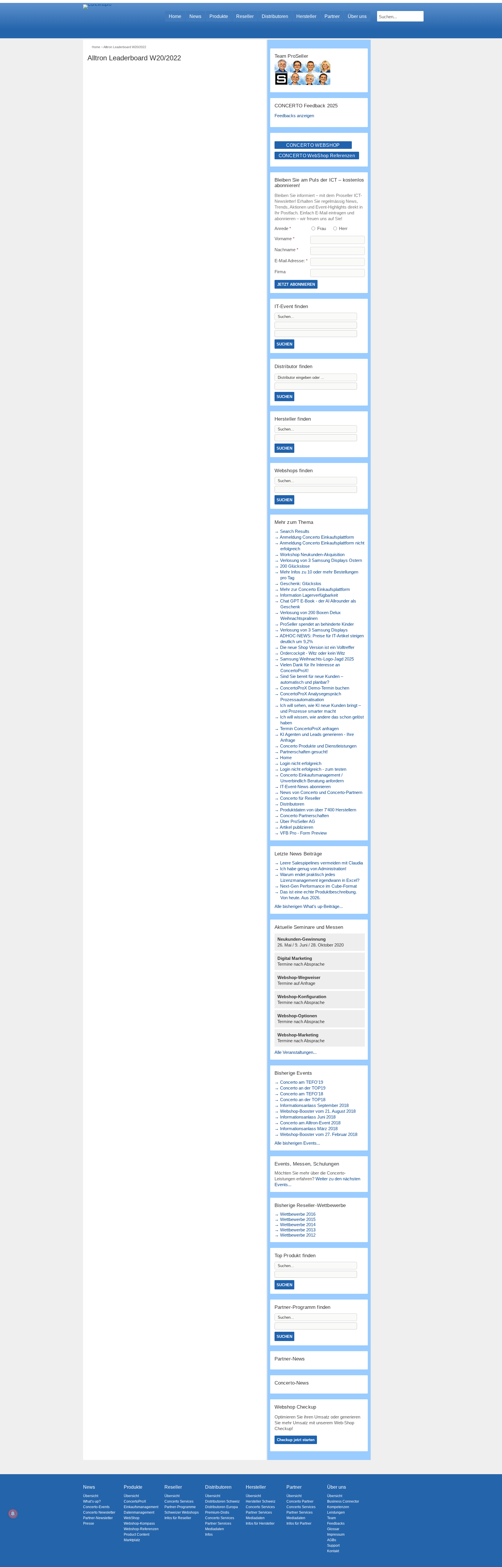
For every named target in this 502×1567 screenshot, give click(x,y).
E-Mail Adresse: (291, 260)
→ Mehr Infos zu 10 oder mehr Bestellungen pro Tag (316, 574)
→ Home (283, 757)
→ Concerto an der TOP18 (300, 1099)
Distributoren (275, 16)
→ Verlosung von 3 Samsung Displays (311, 629)
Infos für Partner (298, 1523)
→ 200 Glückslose (292, 566)
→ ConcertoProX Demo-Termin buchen (312, 687)
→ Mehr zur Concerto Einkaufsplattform (312, 589)
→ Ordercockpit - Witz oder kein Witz (310, 653)
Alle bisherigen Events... (297, 1143)
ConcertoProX (135, 1501)
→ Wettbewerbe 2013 (295, 1229)
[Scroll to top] (493, 1552)
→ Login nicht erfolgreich (298, 763)
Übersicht (90, 1496)
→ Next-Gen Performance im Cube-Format (316, 886)
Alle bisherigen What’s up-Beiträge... (309, 906)
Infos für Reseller (177, 1518)
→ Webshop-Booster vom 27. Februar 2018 (316, 1134)
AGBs (331, 1540)
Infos (209, 1534)
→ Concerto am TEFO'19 (299, 1082)
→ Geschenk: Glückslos (298, 583)
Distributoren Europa (221, 1507)
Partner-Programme (180, 1507)
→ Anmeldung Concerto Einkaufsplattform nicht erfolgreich (319, 545)
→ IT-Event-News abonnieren (303, 786)
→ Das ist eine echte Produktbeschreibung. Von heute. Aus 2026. (316, 894)
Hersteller (306, 16)
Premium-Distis (217, 1512)
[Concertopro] (97, 13)
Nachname (286, 249)
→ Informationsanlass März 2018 (306, 1128)
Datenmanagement (139, 1512)
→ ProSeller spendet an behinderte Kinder (314, 624)
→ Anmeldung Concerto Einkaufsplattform (314, 537)
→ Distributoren (289, 803)
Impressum (336, 1534)
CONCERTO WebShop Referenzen (317, 155)
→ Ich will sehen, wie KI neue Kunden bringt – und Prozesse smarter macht (318, 708)
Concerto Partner (299, 1501)
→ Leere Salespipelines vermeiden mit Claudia (319, 862)
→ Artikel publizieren (294, 827)
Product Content (136, 1534)
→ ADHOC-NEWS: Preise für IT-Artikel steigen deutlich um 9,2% (319, 638)
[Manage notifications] (12, 1513)
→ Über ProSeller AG (295, 821)
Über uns (357, 16)
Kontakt (333, 1551)
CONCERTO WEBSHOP (313, 145)
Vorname (285, 238)
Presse (88, 1523)
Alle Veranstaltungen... (296, 1052)
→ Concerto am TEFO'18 (299, 1093)
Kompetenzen (338, 1507)
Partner (332, 16)
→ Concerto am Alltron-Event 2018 (307, 1122)
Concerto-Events (96, 1507)
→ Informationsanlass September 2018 (312, 1105)
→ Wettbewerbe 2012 (295, 1235)
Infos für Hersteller (260, 1523)
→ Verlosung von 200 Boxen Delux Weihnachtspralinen (308, 615)
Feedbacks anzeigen (294, 115)
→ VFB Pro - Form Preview (301, 832)
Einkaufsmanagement (141, 1507)
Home (175, 16)
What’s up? (92, 1501)
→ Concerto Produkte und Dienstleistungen (315, 745)
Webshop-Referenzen (141, 1529)
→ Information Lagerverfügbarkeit (306, 595)
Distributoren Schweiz (222, 1501)
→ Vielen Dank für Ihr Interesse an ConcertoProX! (307, 667)
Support (333, 1546)
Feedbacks (336, 1523)
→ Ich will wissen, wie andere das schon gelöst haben (319, 719)
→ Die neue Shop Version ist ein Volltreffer (314, 647)
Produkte (218, 16)
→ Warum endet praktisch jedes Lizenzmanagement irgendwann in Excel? (317, 877)
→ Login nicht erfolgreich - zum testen (310, 769)
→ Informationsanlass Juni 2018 (305, 1116)
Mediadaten (214, 1529)
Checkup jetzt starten (296, 1440)
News (195, 16)
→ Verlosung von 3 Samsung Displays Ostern (318, 560)
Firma (280, 271)
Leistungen (336, 1512)
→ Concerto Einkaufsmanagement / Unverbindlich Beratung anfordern (309, 777)
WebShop (131, 1518)
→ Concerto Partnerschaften (302, 815)
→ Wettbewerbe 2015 (295, 1219)
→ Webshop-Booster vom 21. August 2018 (315, 1111)
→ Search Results (292, 531)
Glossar (333, 1529)
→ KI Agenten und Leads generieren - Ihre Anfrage (314, 737)
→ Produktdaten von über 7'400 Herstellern (315, 809)
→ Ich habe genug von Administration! (310, 868)
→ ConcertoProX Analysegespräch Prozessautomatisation (308, 696)
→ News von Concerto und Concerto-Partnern (318, 792)
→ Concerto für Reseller (297, 798)
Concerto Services (178, 1501)
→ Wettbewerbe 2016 (295, 1214)
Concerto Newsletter (99, 1512)
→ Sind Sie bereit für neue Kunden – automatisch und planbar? (309, 679)
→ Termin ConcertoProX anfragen (307, 728)
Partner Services (218, 1523)
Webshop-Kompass (139, 1523)
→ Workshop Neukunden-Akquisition (310, 554)
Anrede (283, 228)
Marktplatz (132, 1540)
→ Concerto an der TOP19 (300, 1087)
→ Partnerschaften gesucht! (301, 751)
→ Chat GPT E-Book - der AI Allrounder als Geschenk (315, 603)
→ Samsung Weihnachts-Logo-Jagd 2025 (314, 658)
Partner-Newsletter (98, 1518)
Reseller (245, 16)
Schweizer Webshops (181, 1512)
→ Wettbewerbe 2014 (295, 1224)
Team (331, 1518)
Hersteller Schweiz (260, 1501)
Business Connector (343, 1501)
